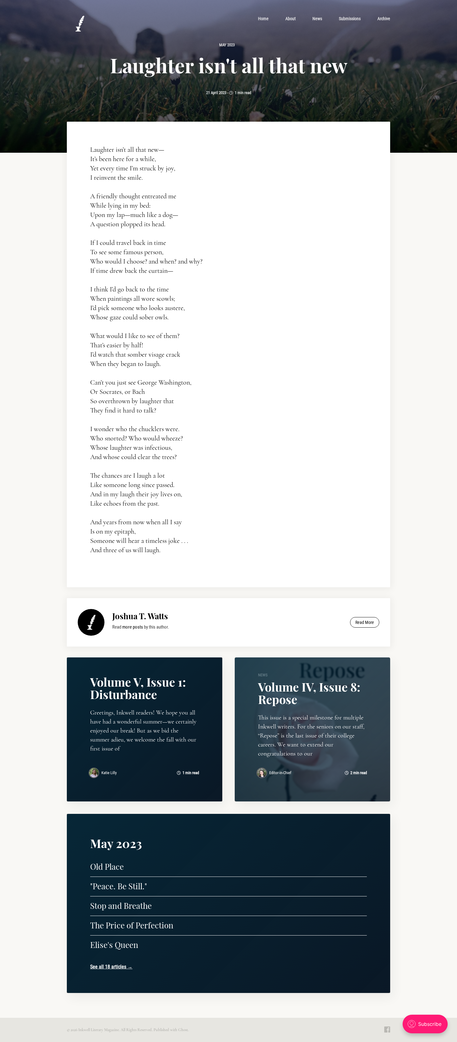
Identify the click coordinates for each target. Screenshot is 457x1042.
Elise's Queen (114, 944)
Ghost (183, 1029)
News (317, 18)
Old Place (107, 866)
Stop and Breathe (121, 905)
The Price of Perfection (131, 925)
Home (263, 18)
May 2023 (227, 45)
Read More (364, 622)
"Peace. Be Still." (118, 886)
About (290, 18)
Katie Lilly (109, 772)
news (263, 675)
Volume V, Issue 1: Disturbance (138, 688)
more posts (132, 627)
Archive (383, 18)
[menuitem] (263, 18)
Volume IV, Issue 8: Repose (309, 693)
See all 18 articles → (111, 967)
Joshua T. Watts (140, 616)
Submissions (350, 18)
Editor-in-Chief (280, 772)
